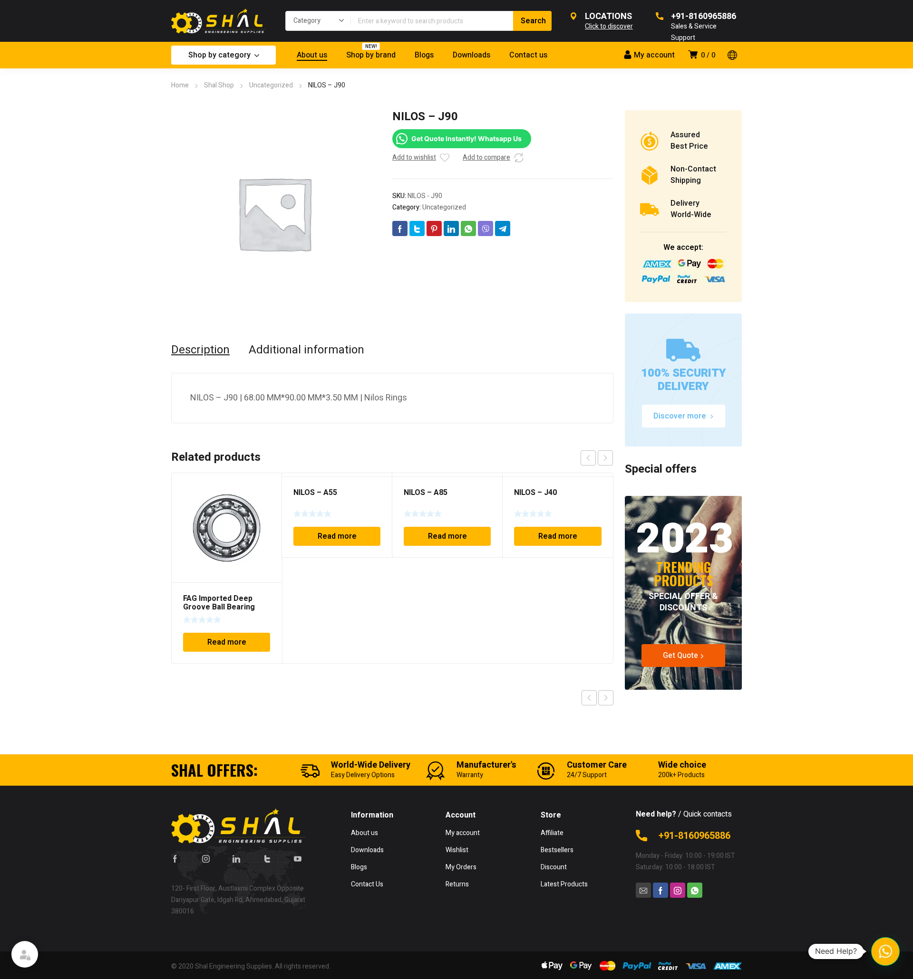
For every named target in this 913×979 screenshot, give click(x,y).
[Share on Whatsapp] (468, 228)
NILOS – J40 (535, 492)
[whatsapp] (694, 890)
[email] (643, 890)
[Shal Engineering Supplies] (218, 21)
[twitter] (267, 858)
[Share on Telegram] (502, 228)
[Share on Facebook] (400, 228)
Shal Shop (219, 85)
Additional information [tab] (306, 350)
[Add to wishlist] (444, 157)
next (605, 458)
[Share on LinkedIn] (451, 228)
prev (588, 458)
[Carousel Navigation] (597, 458)
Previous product (589, 697)
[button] (885, 951)
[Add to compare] (519, 157)
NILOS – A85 (425, 492)
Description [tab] (200, 350)
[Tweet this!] (417, 228)
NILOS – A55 (315, 492)
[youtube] (297, 858)
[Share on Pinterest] (434, 228)
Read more (226, 642)
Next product (605, 697)
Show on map (191, 930)
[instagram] (206, 858)
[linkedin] (236, 858)
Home (180, 85)
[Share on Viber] (485, 228)
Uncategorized (271, 85)
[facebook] (175, 858)
